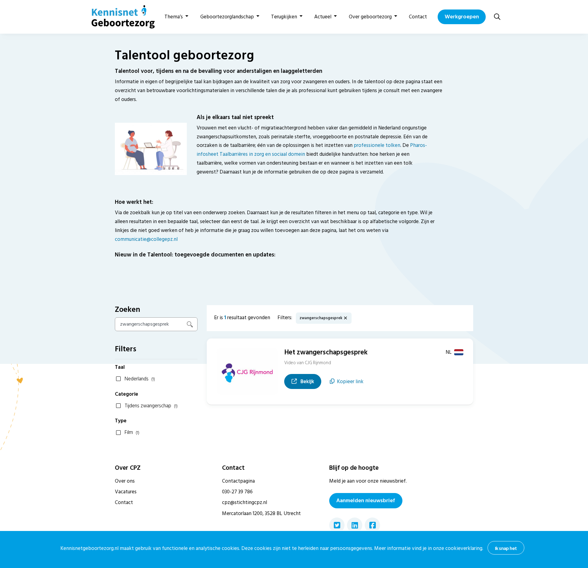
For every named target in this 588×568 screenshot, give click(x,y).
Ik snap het (506, 548)
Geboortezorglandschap (227, 17)
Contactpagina (238, 481)
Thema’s (173, 17)
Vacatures (126, 492)
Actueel (322, 17)
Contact (418, 17)
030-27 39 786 (237, 492)
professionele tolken (377, 145)
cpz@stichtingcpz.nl (244, 502)
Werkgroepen (462, 16)
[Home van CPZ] (119, 16)
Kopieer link (350, 381)
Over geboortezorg (370, 17)
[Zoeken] (497, 16)
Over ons (125, 481)
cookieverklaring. (464, 548)
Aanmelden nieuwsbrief (365, 500)
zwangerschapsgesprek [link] (321, 318)
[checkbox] (156, 379)
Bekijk (310, 381)
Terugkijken (284, 17)
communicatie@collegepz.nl (146, 239)
